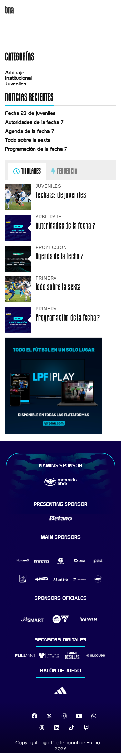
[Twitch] (86, 727)
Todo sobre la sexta (27, 140)
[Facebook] (34, 716)
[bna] (60, 38)
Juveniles (15, 83)
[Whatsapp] (94, 716)
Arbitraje (14, 72)
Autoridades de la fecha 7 (34, 122)
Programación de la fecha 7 (36, 149)
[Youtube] (79, 716)
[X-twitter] (49, 716)
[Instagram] (64, 716)
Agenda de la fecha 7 (29, 131)
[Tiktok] (71, 727)
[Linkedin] (57, 727)
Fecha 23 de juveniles (30, 113)
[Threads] (42, 727)
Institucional (18, 78)
